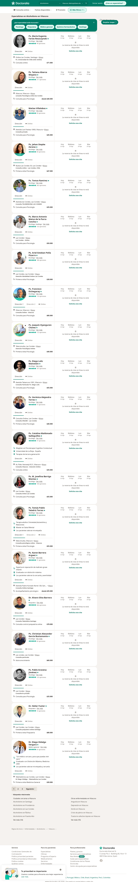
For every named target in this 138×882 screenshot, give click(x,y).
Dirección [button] (18, 51)
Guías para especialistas (79, 859)
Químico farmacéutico (66, 27)
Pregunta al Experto (48, 856)
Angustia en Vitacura (79, 802)
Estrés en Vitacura (78, 809)
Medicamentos (46, 859)
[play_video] (19, 330)
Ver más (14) (18, 820)
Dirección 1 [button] (19, 304)
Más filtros (77, 10)
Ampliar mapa (108, 22)
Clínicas (44, 854)
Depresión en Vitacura (79, 805)
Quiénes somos (18, 864)
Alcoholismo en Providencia (23, 805)
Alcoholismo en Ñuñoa (22, 812)
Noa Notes (77, 856)
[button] (94, 22)
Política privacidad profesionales (24, 859)
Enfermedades (30, 829)
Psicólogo (19, 27)
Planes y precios (76, 851)
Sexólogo (82, 27)
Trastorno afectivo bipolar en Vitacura (85, 816)
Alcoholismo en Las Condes (23, 809)
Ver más (39, 41)
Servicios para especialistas (80, 854)
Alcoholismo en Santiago (22, 802)
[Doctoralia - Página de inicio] (24, 3)
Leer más (24, 877)
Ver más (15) (76, 820)
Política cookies (17, 861)
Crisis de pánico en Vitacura (81, 812)
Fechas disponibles (42, 10)
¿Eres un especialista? (114, 3)
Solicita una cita (75, 51)
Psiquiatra (32, 27)
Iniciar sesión (98, 3)
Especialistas (46, 851)
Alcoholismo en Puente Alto (23, 816)
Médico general (46, 27)
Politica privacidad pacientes (22, 856)
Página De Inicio (17, 829)
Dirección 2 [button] (31, 304)
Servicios (44, 861)
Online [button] (29, 51)
